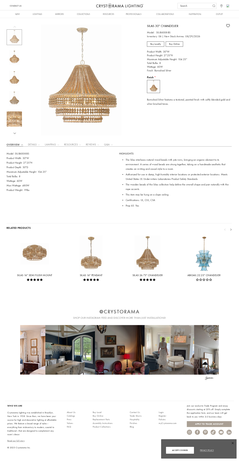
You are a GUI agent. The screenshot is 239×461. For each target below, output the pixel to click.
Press (69, 419)
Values (70, 423)
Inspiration (195, 14)
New (17, 14)
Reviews (91, 144)
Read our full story (16, 440)
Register (162, 415)
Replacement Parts (101, 419)
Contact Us (15, 6)
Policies (162, 419)
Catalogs (71, 415)
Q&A (107, 144)
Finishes (133, 423)
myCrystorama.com (168, 423)
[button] (70, 350)
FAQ (69, 426)
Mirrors (59, 14)
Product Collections (102, 426)
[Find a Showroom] (221, 5)
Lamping (50, 144)
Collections (83, 14)
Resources (108, 14)
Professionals (133, 14)
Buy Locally (155, 44)
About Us (71, 412)
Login (161, 412)
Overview (13, 144)
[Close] (232, 444)
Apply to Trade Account (209, 424)
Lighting (37, 14)
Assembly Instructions (103, 423)
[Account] (227, 5)
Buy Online (174, 44)
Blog (132, 426)
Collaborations (165, 14)
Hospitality (134, 419)
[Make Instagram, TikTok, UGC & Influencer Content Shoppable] (209, 378)
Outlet (219, 14)
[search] (195, 6)
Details (32, 144)
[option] (14, 39)
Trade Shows (136, 415)
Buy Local (97, 412)
